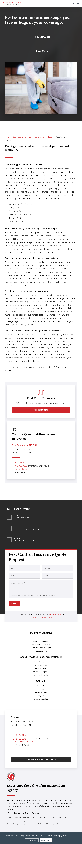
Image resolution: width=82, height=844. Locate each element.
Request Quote (41, 651)
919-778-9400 (21, 462)
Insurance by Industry (43, 137)
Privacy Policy (20, 821)
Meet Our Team (41, 665)
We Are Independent (41, 675)
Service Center (41, 689)
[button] (74, 3)
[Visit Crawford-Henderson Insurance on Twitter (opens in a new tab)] (13, 751)
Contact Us (41, 686)
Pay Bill (41, 696)
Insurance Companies (41, 672)
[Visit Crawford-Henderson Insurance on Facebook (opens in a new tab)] (17, 751)
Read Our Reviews (41, 668)
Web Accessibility (41, 699)
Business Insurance (22, 137)
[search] (66, 3)
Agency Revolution (54, 817)
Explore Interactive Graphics (41, 648)
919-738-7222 (21, 465)
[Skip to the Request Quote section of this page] (39, 36)
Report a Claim (41, 692)
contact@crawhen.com (25, 469)
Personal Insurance (41, 638)
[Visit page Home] (12, 3)
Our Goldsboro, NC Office (25, 445)
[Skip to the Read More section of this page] (39, 50)
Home (7, 137)
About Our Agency (41, 662)
